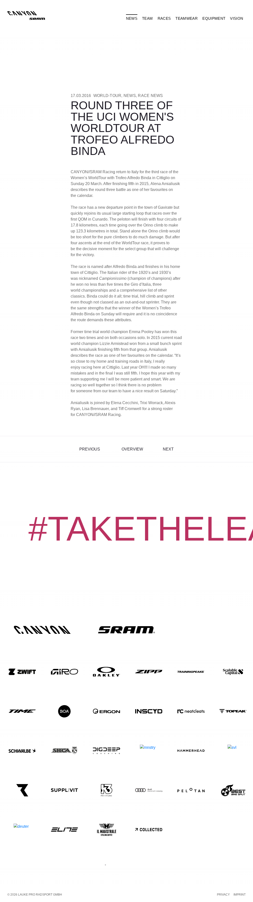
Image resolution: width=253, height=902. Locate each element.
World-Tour (107, 96)
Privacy (223, 894)
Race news (150, 96)
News (130, 96)
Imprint (239, 894)
